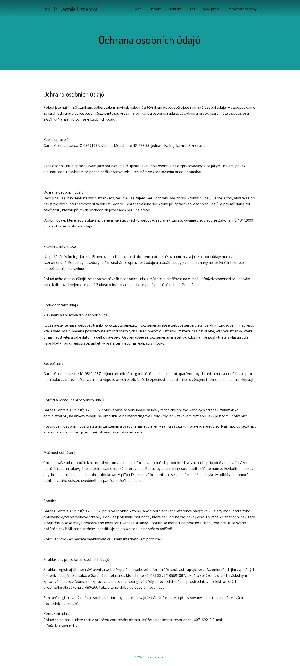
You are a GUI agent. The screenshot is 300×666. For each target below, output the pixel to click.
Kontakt (175, 9)
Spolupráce (211, 9)
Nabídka (155, 9)
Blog (192, 9)
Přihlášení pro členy (242, 9)
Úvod (138, 9)
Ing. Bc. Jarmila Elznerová (70, 9)
